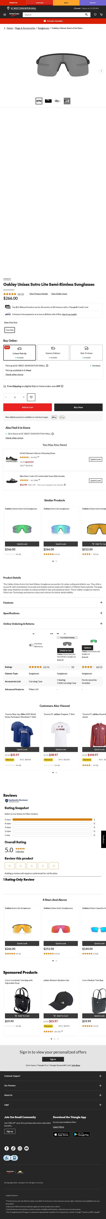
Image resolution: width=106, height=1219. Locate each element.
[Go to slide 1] (39, 101)
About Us (8, 1095)
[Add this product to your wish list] (31, 397)
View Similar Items (59, 293)
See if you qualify (69, 314)
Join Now (75, 1065)
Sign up (10, 1131)
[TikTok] (13, 1148)
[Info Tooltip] (62, 386)
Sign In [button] (53, 1059)
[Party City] (93, 3)
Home (10, 28)
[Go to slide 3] (57, 101)
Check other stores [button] (14, 374)
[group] (12, 759)
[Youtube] (26, 1148)
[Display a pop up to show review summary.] (39, 457)
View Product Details (39, 293)
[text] (22, 554)
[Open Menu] (4, 15)
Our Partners (10, 1085)
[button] (86, 14)
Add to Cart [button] (27, 407)
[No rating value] (64, 667)
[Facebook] (6, 1148)
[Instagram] (20, 1148)
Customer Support (12, 1076)
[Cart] (101, 14)
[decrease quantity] (5, 397)
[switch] (33, 645)
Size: (6, 322)
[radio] (9, 330)
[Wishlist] (95, 14)
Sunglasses (43, 28)
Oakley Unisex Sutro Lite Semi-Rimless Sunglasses (48, 284)
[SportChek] (39, 3)
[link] (14, 294)
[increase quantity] (23, 397)
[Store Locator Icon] (8, 8)
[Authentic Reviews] (17, 801)
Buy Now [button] (78, 407)
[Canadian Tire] (13, 3)
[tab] (19, 352)
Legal (6, 1105)
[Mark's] (66, 3)
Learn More (58, 1126)
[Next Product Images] (101, 71)
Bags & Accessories (25, 28)
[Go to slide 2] (48, 101)
